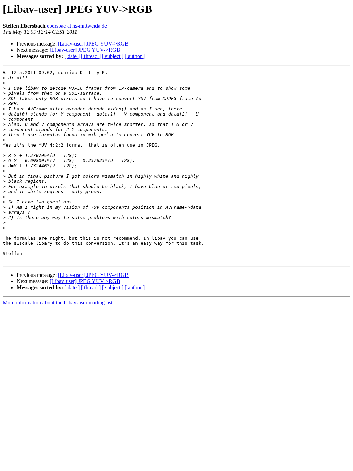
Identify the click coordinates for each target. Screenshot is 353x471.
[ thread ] (91, 56)
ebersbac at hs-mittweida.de (77, 26)
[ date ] (72, 56)
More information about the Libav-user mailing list (57, 302)
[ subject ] (112, 56)
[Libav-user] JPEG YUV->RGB (93, 44)
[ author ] (135, 56)
